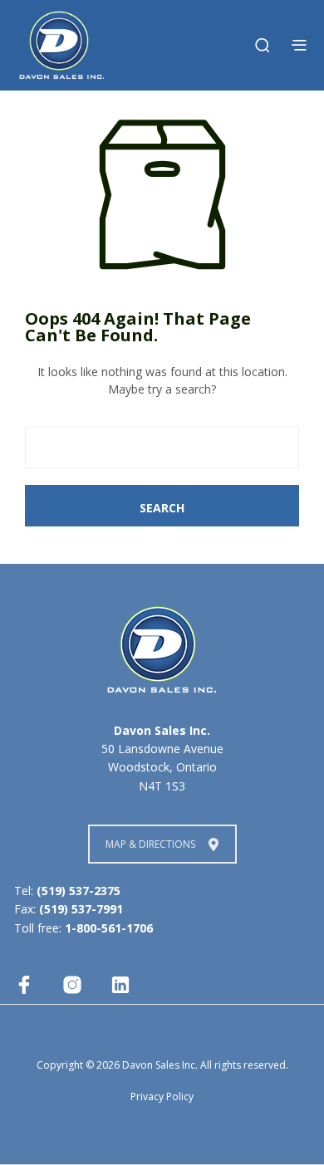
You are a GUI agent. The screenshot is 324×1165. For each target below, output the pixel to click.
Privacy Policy (162, 1096)
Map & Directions (150, 844)
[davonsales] (24, 985)
